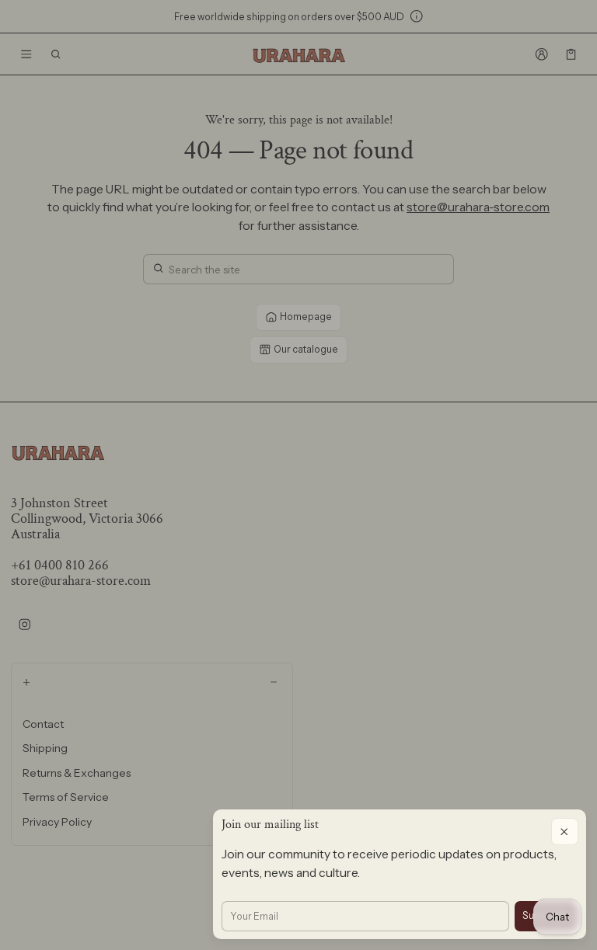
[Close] (564, 831)
